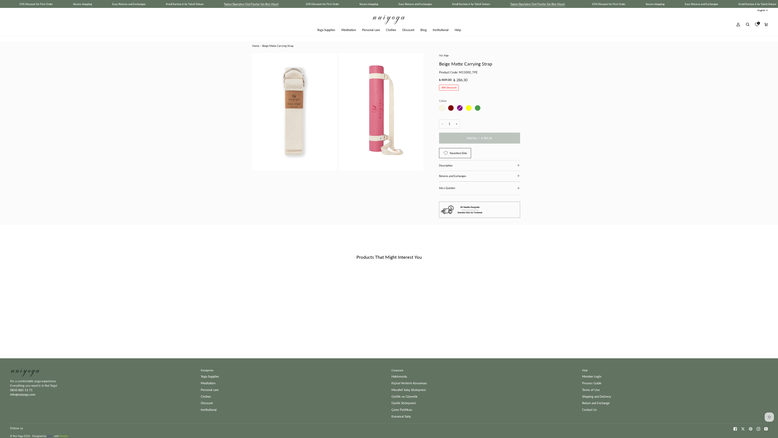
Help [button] (585, 370)
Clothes (206, 396)
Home (255, 45)
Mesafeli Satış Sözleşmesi (408, 390)
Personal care (210, 390)
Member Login (591, 376)
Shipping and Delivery (596, 396)
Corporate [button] (397, 370)
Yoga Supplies (210, 376)
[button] (326, 30)
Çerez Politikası (401, 409)
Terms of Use (591, 390)
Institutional (209, 409)
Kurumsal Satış (401, 416)
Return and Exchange (596, 403)
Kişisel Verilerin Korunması (409, 383)
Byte (50, 436)
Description (445, 165)
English (761, 10)
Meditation (208, 383)
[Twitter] (743, 429)
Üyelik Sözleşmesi (403, 403)
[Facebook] (735, 429)
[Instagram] (758, 429)
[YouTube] (766, 429)
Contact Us (589, 409)
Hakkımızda (399, 376)
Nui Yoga (444, 55)
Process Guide (591, 383)
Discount (207, 403)
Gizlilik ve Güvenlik (404, 396)
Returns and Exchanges (452, 176)
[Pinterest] (750, 429)
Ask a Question (447, 188)
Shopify (64, 436)
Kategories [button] (207, 370)
